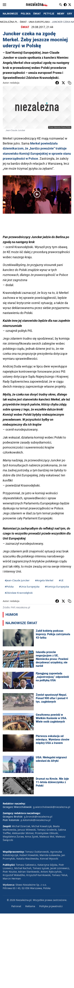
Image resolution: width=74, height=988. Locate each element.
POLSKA (25, 13)
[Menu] (4, 4)
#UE (61, 580)
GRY (69, 13)
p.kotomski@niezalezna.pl (36, 820)
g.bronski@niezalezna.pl (38, 816)
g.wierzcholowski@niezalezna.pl (51, 807)
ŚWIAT (37, 13)
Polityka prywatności (51, 906)
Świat (23, 21)
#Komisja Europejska (57, 586)
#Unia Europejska (29, 586)
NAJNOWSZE (10, 13)
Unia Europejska (39, 21)
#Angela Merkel (44, 580)
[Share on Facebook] (57, 82)
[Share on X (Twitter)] (63, 82)
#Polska (9, 586)
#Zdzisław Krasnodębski (19, 592)
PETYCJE (49, 13)
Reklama (30, 906)
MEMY (61, 13)
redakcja (14, 82)
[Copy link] (69, 82)
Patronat (16, 906)
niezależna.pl (9, 21)
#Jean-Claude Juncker (17, 580)
